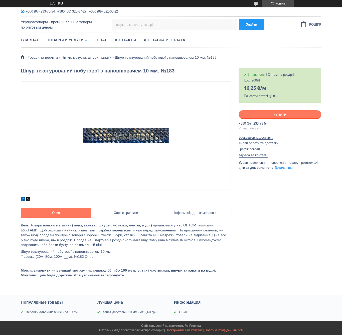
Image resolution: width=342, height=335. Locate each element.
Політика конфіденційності (224, 330)
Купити (280, 115)
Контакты (125, 40)
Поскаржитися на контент (184, 330)
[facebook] (23, 200)
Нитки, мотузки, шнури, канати (86, 57)
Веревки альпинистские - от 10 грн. (52, 312)
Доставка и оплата (164, 40)
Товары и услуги (65, 40)
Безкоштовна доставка (256, 137)
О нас (101, 40)
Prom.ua (195, 325)
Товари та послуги (43, 57)
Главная (30, 40)
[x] (28, 200)
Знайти (251, 24)
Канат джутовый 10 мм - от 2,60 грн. (129, 312)
